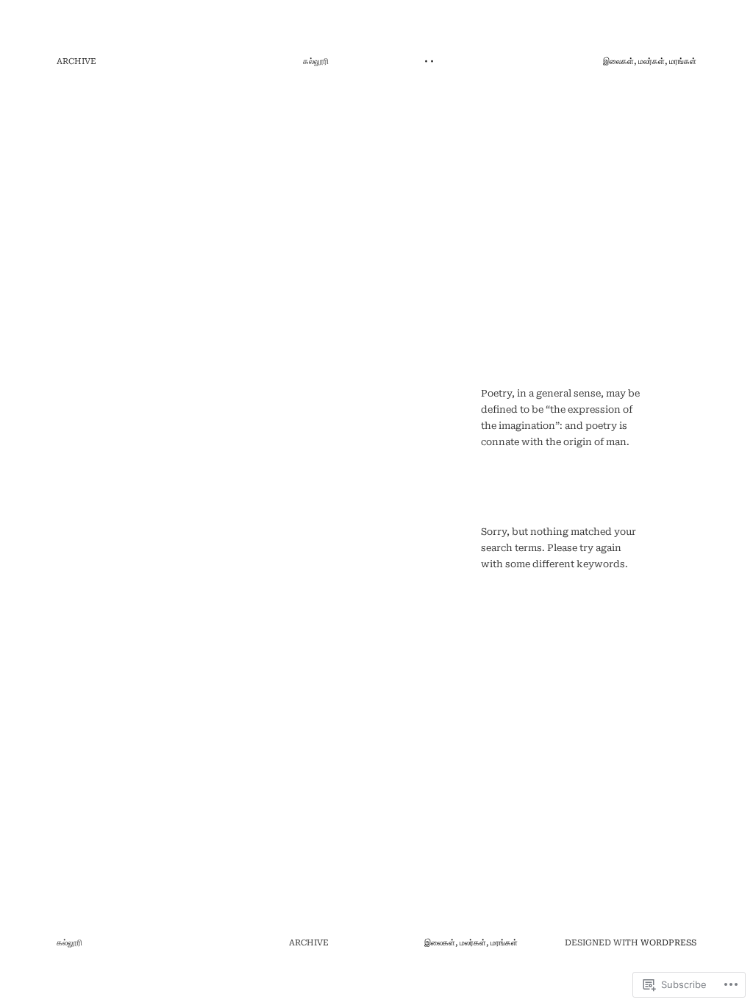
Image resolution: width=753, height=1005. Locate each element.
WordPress (668, 943)
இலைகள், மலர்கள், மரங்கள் (649, 61)
